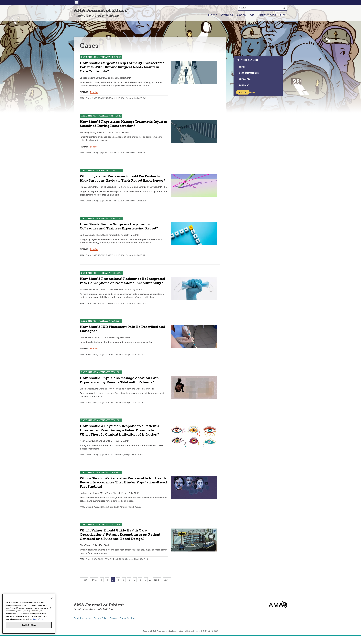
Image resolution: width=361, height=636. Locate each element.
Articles (227, 15)
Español (94, 92)
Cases (241, 15)
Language (244, 85)
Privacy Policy (100, 618)
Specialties (244, 79)
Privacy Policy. (38, 619)
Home (212, 15)
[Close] (52, 598)
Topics (242, 67)
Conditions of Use (82, 618)
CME (283, 15)
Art (252, 15)
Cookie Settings (127, 618)
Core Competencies (249, 73)
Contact (113, 618)
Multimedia (267, 15)
